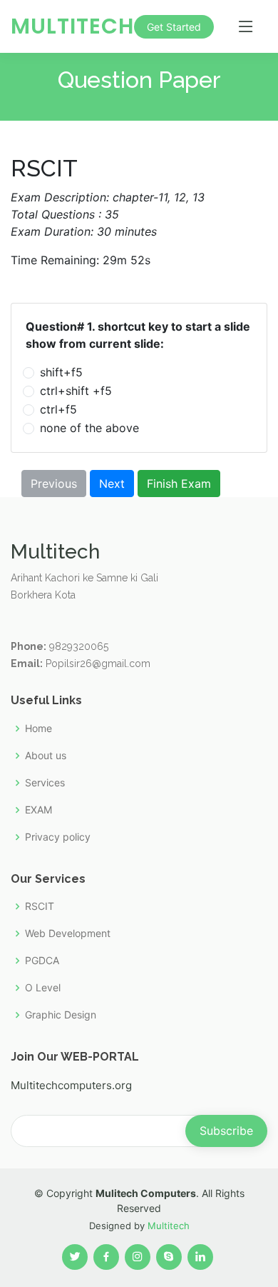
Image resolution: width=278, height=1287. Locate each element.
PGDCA (42, 961)
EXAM (38, 810)
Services (45, 783)
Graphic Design (60, 1015)
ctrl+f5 (58, 409)
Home (38, 728)
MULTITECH (72, 26)
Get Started (174, 27)
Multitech (169, 1225)
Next (112, 483)
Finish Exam (179, 483)
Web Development (67, 933)
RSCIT (39, 906)
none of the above (89, 428)
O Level (43, 988)
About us (45, 756)
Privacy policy (58, 837)
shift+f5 (61, 372)
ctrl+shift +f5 (76, 391)
